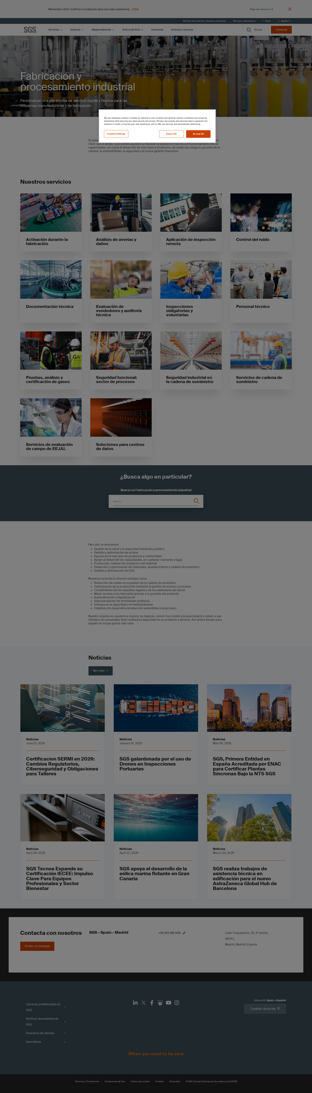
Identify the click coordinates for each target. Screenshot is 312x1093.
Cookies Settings (116, 134)
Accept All (198, 134)
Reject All (171, 134)
